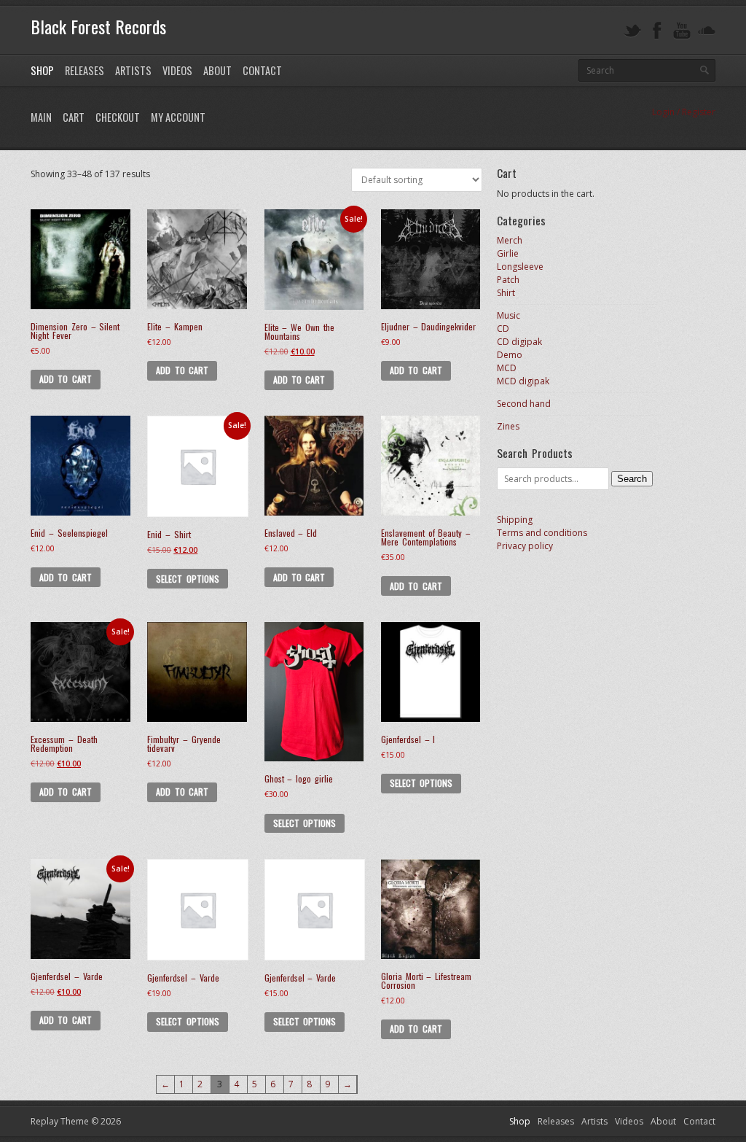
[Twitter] (632, 31)
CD (503, 328)
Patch (508, 279)
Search (632, 478)
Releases (84, 70)
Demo (509, 355)
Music (508, 315)
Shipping (515, 519)
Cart (74, 117)
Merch (509, 240)
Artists (133, 70)
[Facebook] (657, 31)
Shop (42, 70)
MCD (507, 368)
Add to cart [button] (65, 379)
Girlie (508, 253)
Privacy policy (525, 546)
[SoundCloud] (706, 31)
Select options (187, 578)
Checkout (117, 117)
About (217, 70)
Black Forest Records (98, 26)
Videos (177, 70)
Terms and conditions (542, 533)
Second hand (524, 403)
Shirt (506, 293)
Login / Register (683, 112)
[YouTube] (682, 31)
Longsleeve (520, 266)
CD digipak (519, 341)
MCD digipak (523, 381)
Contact (262, 70)
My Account (178, 117)
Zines (508, 426)
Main (41, 117)
